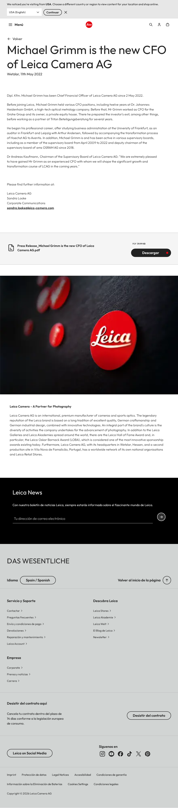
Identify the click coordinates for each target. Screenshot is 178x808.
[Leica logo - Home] (89, 24)
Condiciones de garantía (111, 774)
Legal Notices (60, 774)
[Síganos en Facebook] (120, 753)
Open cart (167, 24)
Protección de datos (34, 774)
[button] (167, 580)
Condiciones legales (106, 784)
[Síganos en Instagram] (102, 753)
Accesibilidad (82, 774)
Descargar (150, 253)
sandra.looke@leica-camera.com (30, 208)
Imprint (11, 774)
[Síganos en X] (138, 753)
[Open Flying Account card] (159, 24)
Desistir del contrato (149, 715)
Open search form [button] (150, 24)
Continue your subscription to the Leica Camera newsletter (161, 517)
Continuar (52, 12)
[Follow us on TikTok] (129, 753)
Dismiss (66, 12)
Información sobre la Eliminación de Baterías (34, 784)
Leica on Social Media (30, 753)
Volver (17, 39)
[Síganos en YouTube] (111, 753)
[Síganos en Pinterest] (147, 753)
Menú (19, 24)
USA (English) (17, 12)
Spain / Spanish (38, 580)
